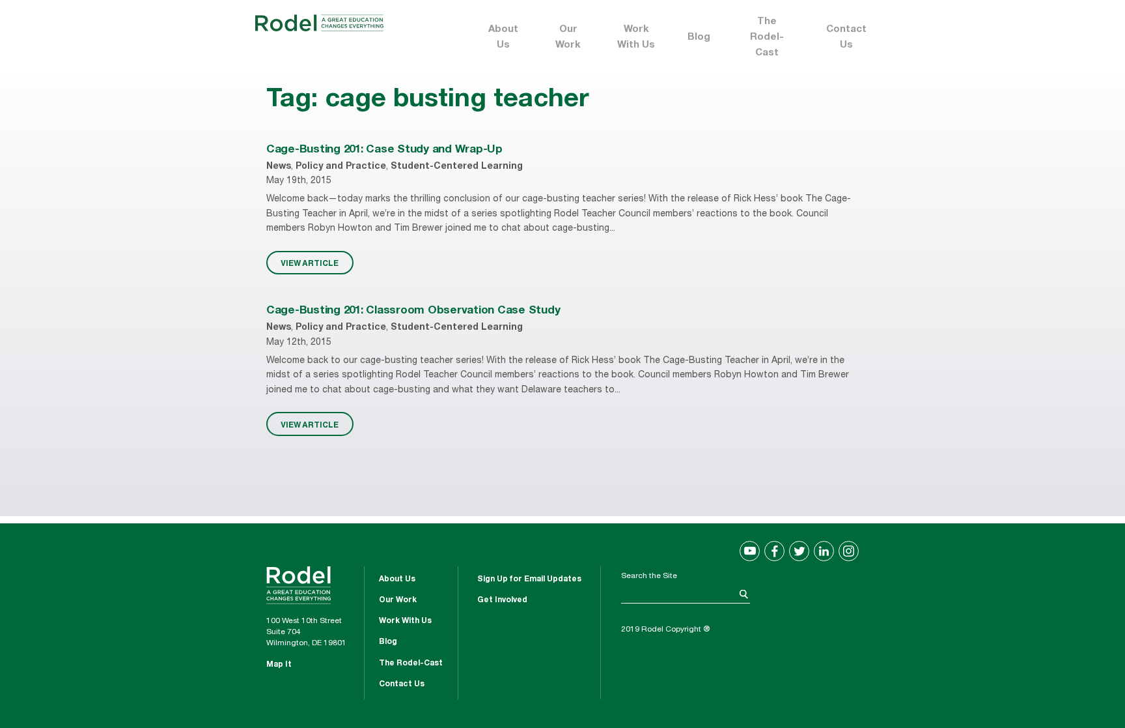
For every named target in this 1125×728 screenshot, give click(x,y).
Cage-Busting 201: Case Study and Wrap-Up (384, 150)
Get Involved (502, 600)
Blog (699, 37)
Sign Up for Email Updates (529, 579)
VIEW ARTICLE (310, 262)
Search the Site (649, 576)
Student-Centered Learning (457, 166)
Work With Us (636, 37)
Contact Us (846, 37)
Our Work (568, 37)
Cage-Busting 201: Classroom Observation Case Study (413, 311)
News (278, 166)
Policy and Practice (341, 166)
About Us (503, 37)
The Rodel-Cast (767, 37)
